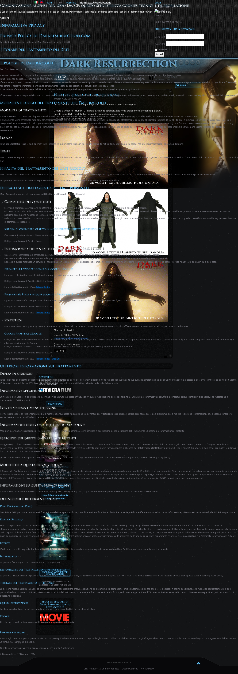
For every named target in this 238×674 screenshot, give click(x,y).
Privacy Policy (147, 669)
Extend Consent (130, 669)
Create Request (91, 669)
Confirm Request (110, 669)
